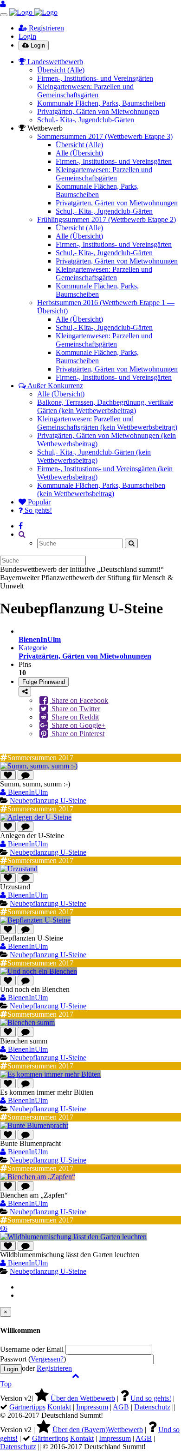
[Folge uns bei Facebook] (21, 526)
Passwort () (33, 1359)
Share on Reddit (74, 717)
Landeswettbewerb (54, 62)
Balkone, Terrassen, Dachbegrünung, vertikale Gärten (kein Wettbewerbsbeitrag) (105, 406)
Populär (38, 502)
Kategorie (85, 652)
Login (27, 36)
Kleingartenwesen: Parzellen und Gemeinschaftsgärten (85, 91)
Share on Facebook (79, 700)
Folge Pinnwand (43, 681)
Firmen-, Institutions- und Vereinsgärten (95, 78)
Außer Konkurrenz (54, 386)
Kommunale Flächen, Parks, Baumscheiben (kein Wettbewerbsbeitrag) (101, 489)
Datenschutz (152, 1407)
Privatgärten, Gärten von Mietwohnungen (98, 111)
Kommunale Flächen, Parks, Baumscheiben (101, 103)
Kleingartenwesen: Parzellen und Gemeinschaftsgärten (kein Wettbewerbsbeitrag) (107, 423)
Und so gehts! (150, 1398)
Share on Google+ (77, 725)
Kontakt (59, 1407)
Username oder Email (32, 1349)
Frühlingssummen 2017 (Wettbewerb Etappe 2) (106, 219)
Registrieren (45, 28)
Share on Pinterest (77, 733)
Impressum (92, 1407)
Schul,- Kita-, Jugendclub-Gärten (85, 120)
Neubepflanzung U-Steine (48, 800)
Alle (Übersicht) (79, 153)
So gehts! (37, 510)
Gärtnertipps (27, 1407)
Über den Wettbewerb (83, 1398)
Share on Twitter (75, 709)
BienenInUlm (27, 792)
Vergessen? (47, 1359)
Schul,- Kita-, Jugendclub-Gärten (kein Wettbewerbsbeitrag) (94, 456)
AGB (121, 1407)
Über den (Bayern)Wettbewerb (97, 1429)
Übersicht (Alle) (60, 70)
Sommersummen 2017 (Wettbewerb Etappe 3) (105, 136)
